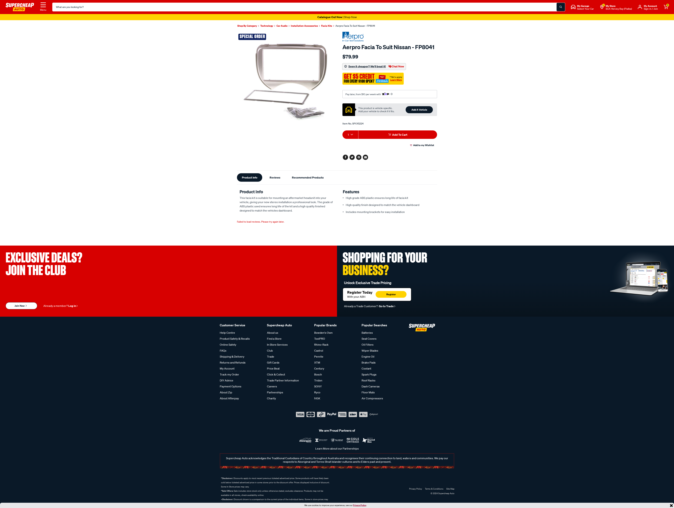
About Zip (226, 392)
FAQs (223, 350)
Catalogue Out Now (337, 17)
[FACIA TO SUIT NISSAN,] (285, 81)
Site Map (450, 488)
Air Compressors (372, 398)
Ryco (317, 392)
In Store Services (277, 344)
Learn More (396, 79)
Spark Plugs (369, 374)
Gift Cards (273, 362)
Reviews (275, 177)
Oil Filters (368, 344)
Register (391, 294)
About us (272, 332)
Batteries (367, 332)
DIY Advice (226, 380)
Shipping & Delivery (232, 356)
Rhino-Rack (321, 344)
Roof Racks (368, 380)
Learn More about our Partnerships (337, 448)
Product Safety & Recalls (235, 338)
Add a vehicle (419, 109)
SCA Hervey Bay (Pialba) (619, 8)
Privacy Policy (359, 505)
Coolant (366, 368)
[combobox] (350, 134)
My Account (227, 368)
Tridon (318, 380)
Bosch (318, 374)
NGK (317, 398)
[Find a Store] (601, 7)
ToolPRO (319, 338)
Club (270, 350)
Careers (272, 386)
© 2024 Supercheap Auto (442, 493)
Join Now (20, 305)
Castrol (318, 350)
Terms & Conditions (434, 488)
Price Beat (273, 368)
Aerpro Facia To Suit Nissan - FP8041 (355, 25)
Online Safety (228, 344)
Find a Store (274, 338)
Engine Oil (368, 356)
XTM (317, 362)
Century (319, 368)
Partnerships (275, 392)
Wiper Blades (370, 350)
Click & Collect (276, 374)
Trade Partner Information (283, 380)
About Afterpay (229, 398)
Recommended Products (308, 177)
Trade (270, 356)
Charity (271, 398)
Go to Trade (386, 306)
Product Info (249, 177)
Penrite (318, 356)
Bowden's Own (323, 332)
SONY (318, 386)
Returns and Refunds (233, 362)
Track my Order (229, 374)
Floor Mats (368, 392)
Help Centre (227, 332)
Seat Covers (369, 338)
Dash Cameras (371, 386)
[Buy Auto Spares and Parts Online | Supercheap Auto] (20, 6)
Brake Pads (369, 362)
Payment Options (230, 386)
